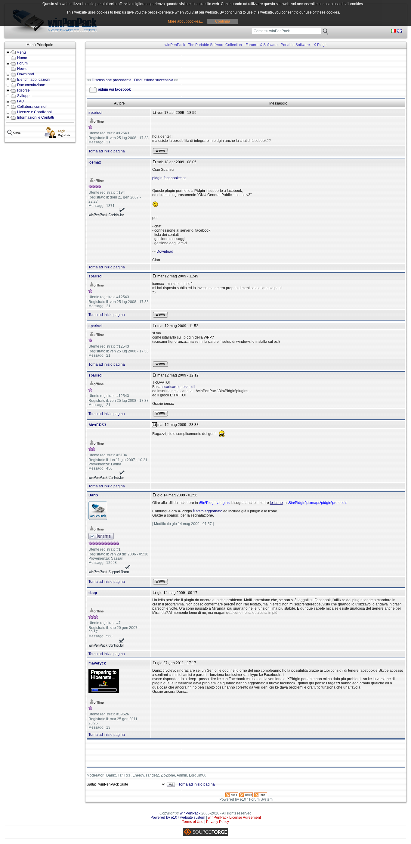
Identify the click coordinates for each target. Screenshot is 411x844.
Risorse (23, 90)
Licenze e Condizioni (34, 112)
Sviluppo (24, 96)
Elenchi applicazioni (33, 79)
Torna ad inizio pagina (106, 151)
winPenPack (190, 813)
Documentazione (31, 85)
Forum (22, 63)
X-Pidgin (321, 45)
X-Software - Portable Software (285, 45)
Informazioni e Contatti (35, 117)
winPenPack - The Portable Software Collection (203, 45)
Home (22, 58)
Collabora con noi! (32, 107)
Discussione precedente (111, 80)
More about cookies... (185, 21)
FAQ (20, 101)
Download (25, 74)
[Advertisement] (196, 63)
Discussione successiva (153, 80)
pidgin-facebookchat (169, 178)
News (21, 69)
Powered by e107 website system (177, 817)
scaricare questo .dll (178, 387)
